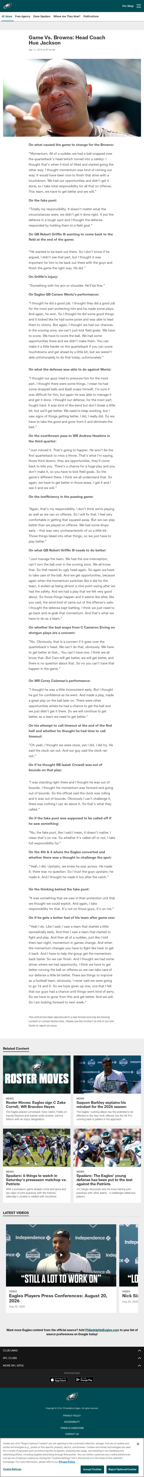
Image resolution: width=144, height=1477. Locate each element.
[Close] (138, 1444)
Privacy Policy (72, 1415)
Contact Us (72, 1434)
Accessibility (72, 1421)
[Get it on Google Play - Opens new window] (84, 1381)
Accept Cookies (92, 1469)
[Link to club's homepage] (7, 5)
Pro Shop (128, 6)
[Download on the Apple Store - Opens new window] (58, 1380)
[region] (72, 1457)
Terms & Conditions (72, 1428)
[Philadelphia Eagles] (72, 1397)
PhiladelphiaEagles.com (102, 1330)
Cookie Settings (12, 1469)
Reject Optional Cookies (122, 1469)
